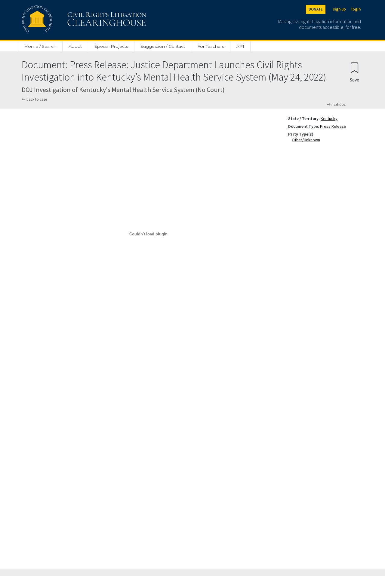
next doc (338, 104)
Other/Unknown (307, 139)
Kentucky (329, 118)
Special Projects (111, 46)
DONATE (316, 9)
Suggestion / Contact (162, 46)
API (240, 46)
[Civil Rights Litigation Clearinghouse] (67, 20)
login (356, 9)
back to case (36, 99)
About (75, 46)
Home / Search (40, 46)
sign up (339, 9)
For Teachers (210, 46)
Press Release (333, 126)
